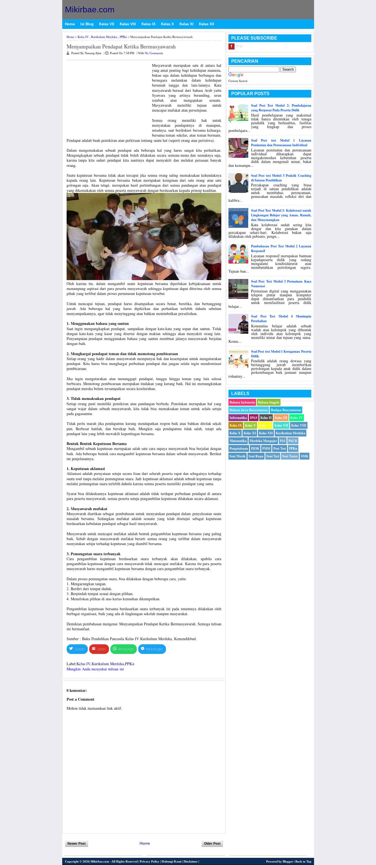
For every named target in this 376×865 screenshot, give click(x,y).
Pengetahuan (239, 448)
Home (70, 24)
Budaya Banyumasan (286, 410)
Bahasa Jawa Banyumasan (249, 410)
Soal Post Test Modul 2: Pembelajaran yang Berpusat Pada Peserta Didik (281, 107)
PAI (282, 440)
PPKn (123, 37)
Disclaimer (191, 861)
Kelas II (266, 417)
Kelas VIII (128, 24)
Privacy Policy (149, 861)
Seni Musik (238, 456)
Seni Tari (272, 456)
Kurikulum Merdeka (104, 37)
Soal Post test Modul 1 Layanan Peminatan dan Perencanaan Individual (281, 142)
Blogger (288, 861)
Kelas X (167, 24)
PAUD (292, 440)
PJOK (255, 448)
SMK (304, 456)
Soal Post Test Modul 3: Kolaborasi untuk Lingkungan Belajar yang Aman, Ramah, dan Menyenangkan (281, 215)
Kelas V (250, 425)
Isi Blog (87, 24)
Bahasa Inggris (268, 402)
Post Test (279, 448)
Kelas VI (265, 425)
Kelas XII (206, 24)
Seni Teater (290, 456)
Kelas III (281, 417)
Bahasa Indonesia (242, 402)
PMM (266, 448)
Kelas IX (148, 24)
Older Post (212, 843)
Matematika (238, 440)
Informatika (238, 417)
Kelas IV (83, 37)
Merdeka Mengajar (263, 440)
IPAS (253, 417)
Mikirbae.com (90, 9)
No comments (154, 53)
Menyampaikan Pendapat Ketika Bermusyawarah (121, 46)
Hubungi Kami (171, 861)
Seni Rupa (256, 456)
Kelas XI (186, 24)
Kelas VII (106, 24)
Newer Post (76, 843)
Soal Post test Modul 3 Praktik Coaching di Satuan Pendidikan (281, 178)
